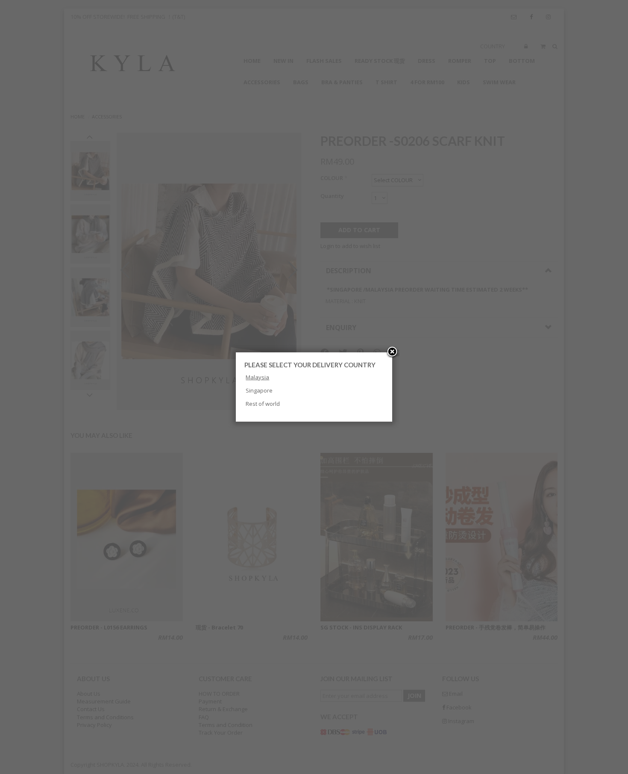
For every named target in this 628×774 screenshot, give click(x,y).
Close (392, 352)
